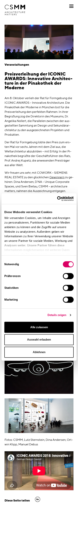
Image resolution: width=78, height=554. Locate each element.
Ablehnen (39, 352)
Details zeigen (57, 315)
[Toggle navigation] (71, 6)
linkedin (37, 499)
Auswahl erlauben (39, 339)
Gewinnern (57, 177)
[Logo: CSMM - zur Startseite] (15, 10)
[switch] (68, 276)
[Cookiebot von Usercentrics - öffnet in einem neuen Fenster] (57, 198)
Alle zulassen (39, 327)
